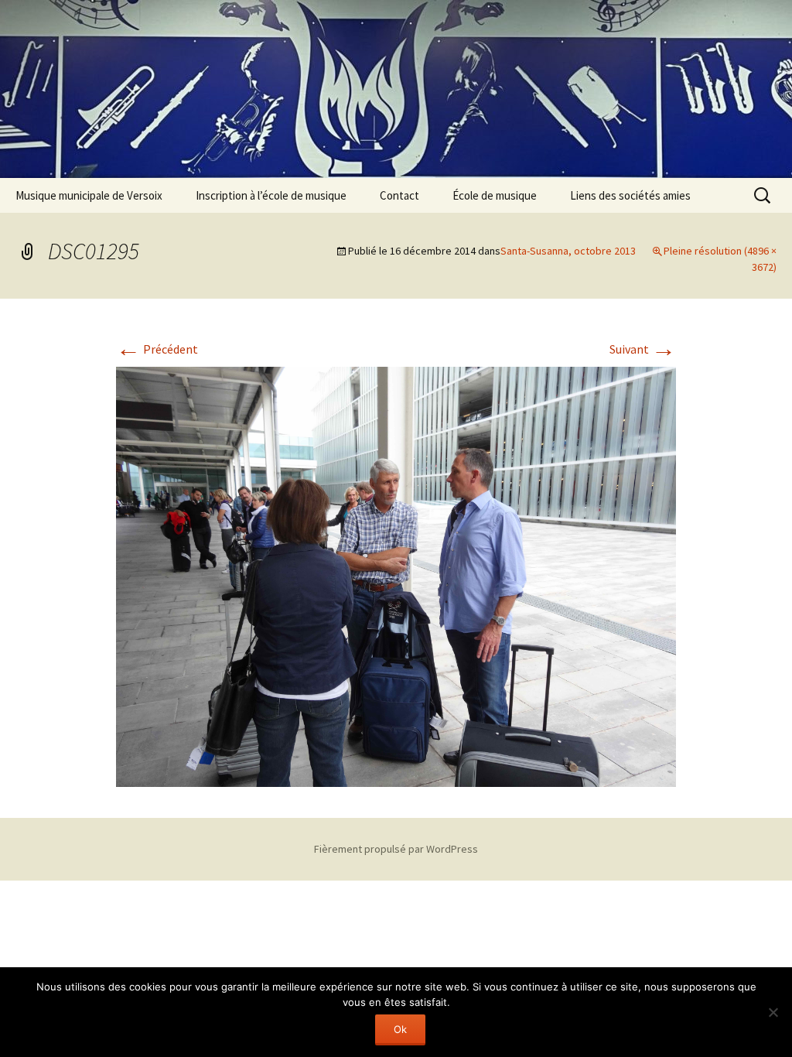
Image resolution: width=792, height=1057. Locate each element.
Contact (399, 195)
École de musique (494, 195)
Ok (400, 1029)
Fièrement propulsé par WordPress (396, 849)
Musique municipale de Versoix (88, 195)
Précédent (157, 349)
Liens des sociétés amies (630, 195)
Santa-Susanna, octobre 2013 (568, 251)
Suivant (642, 349)
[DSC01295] (396, 575)
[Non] (772, 1012)
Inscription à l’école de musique (271, 195)
